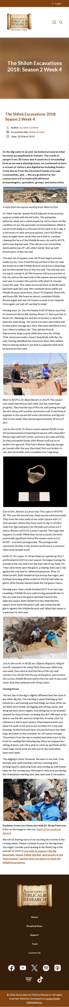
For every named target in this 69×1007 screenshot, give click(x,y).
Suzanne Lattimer (29, 127)
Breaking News (35, 926)
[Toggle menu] (54, 22)
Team (35, 944)
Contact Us (34, 953)
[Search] (61, 22)
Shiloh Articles (37, 131)
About (34, 917)
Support (34, 935)
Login (58, 3)
